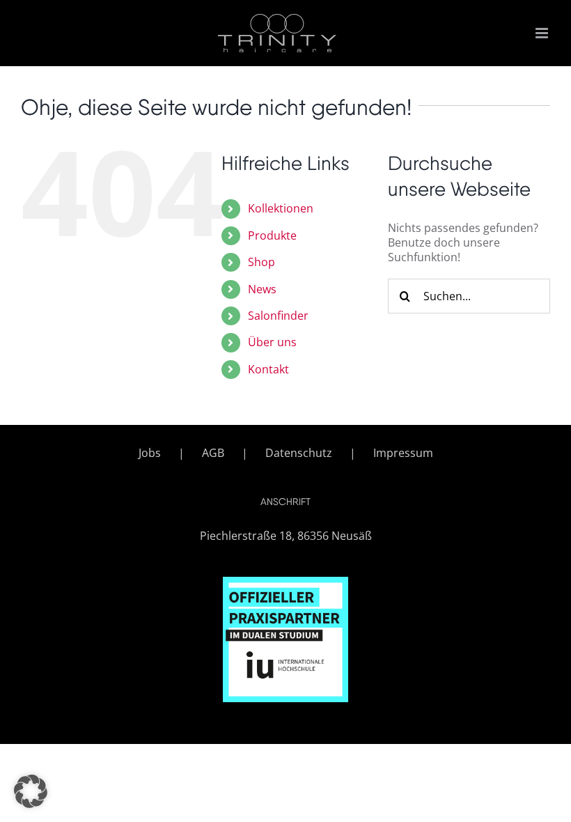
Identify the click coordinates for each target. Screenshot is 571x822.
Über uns (272, 342)
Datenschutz (298, 453)
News (262, 289)
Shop (261, 262)
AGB (213, 453)
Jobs (150, 453)
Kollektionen (280, 208)
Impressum (403, 453)
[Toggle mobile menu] (542, 33)
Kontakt (268, 369)
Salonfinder (278, 315)
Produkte (272, 235)
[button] (30, 791)
